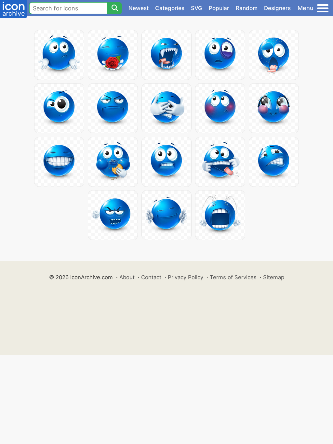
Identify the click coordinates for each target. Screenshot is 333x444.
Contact (151, 277)
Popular (219, 8)
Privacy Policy (185, 277)
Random (247, 8)
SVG (196, 8)
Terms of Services (233, 277)
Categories (169, 8)
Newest (138, 8)
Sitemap (273, 277)
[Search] (114, 8)
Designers (277, 8)
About (127, 277)
